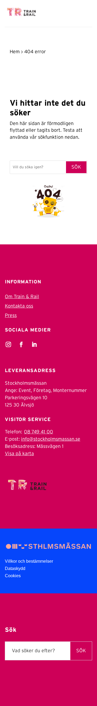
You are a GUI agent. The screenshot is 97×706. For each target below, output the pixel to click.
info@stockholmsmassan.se (50, 439)
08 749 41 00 (38, 432)
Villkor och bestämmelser (29, 561)
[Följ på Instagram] (8, 344)
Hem (15, 51)
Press (11, 315)
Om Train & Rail (22, 296)
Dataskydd (15, 568)
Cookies (13, 575)
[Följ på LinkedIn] (34, 344)
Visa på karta (19, 453)
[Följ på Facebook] (21, 344)
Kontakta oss (19, 306)
